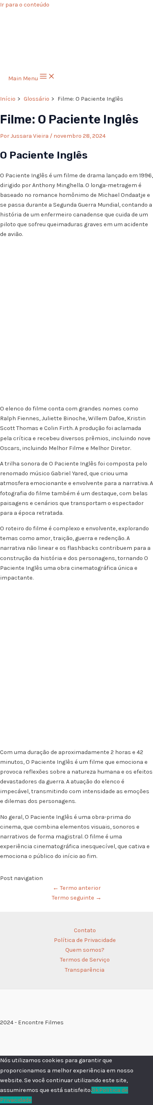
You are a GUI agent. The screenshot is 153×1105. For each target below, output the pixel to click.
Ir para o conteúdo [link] (24, 4)
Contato (85, 930)
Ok (95, 1090)
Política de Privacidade (85, 940)
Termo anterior (77, 887)
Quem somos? (84, 949)
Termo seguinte (77, 897)
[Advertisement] (76, 321)
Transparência (84, 969)
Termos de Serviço (85, 959)
